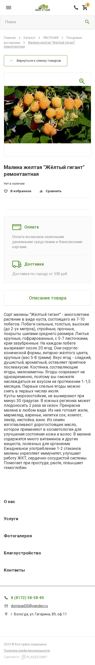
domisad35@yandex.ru (29, 606)
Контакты (14, 570)
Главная (10, 38)
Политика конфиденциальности (27, 650)
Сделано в (12, 657)
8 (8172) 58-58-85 (27, 597)
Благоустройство (22, 552)
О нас (9, 501)
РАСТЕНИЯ (51, 38)
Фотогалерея (18, 535)
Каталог (29, 38)
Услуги (11, 518)
